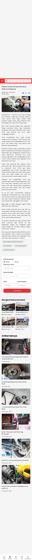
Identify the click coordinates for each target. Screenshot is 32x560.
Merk (5, 281)
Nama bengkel (8, 272)
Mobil (7, 262)
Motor (17, 262)
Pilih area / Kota (8, 264)
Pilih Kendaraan (8, 259)
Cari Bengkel (17, 291)
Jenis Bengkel (21, 281)
